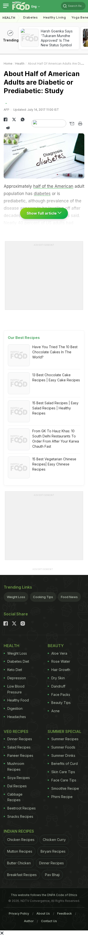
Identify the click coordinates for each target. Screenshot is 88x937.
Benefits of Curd (64, 763)
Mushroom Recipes (15, 766)
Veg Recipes (16, 731)
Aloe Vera (59, 653)
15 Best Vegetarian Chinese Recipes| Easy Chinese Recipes (54, 464)
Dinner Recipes (19, 739)
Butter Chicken (19, 863)
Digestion (14, 708)
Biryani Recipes (53, 851)
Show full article (42, 213)
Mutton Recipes (19, 851)
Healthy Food (18, 700)
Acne (55, 711)
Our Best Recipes (24, 337)
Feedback (64, 913)
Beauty (56, 645)
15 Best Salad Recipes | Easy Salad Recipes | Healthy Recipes (55, 408)
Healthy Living (54, 17)
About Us (43, 913)
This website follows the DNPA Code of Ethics (44, 895)
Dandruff (58, 686)
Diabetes (30, 17)
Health (8, 18)
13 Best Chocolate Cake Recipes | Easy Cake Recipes (56, 377)
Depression (16, 678)
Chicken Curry (54, 840)
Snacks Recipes (20, 816)
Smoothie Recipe (65, 788)
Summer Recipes (64, 739)
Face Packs (60, 694)
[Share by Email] (71, 123)
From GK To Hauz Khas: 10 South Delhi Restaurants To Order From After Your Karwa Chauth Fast (55, 438)
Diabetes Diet (18, 661)
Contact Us (49, 921)
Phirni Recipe (62, 797)
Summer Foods (63, 747)
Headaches (16, 717)
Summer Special (64, 731)
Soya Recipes (18, 778)
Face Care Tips (63, 780)
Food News (69, 597)
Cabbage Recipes (14, 797)
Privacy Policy (19, 913)
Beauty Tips (61, 702)
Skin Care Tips (63, 772)
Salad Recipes (19, 747)
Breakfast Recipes (22, 875)
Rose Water (60, 661)
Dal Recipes (17, 786)
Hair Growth (60, 670)
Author (29, 921)
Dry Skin (58, 678)
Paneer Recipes (20, 755)
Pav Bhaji (52, 875)
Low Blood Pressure (15, 689)
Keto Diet (14, 670)
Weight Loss (16, 597)
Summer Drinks (63, 755)
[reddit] (8, 128)
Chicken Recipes (20, 840)
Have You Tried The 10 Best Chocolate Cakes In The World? (54, 352)
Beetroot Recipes (21, 808)
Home (8, 63)
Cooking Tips (43, 597)
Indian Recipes (19, 831)
